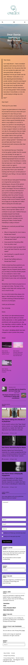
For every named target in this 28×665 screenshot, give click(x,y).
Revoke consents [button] (20, 658)
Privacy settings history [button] (9, 658)
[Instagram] (24, 22)
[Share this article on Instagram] (3, 380)
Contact (13, 653)
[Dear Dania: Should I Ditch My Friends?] (7, 363)
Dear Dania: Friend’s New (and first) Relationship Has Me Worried (18, 353)
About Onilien (7, 653)
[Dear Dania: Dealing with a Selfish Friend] (7, 345)
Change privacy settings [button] (9, 655)
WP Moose (12, 661)
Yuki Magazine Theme (18, 659)
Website (5, 529)
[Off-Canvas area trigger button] (14, 22)
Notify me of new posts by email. (12, 536)
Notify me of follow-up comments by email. (15, 533)
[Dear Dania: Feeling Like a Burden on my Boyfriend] (14, 413)
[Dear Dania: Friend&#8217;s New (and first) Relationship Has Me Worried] (18, 345)
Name (4, 519)
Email (4, 524)
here (3, 296)
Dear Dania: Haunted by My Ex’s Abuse (14, 447)
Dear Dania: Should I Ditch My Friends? (6, 370)
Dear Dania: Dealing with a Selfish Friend (5, 352)
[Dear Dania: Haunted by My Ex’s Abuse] (14, 441)
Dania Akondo (13, 44)
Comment (5, 502)
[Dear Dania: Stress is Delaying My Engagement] (14, 467)
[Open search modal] (2, 22)
